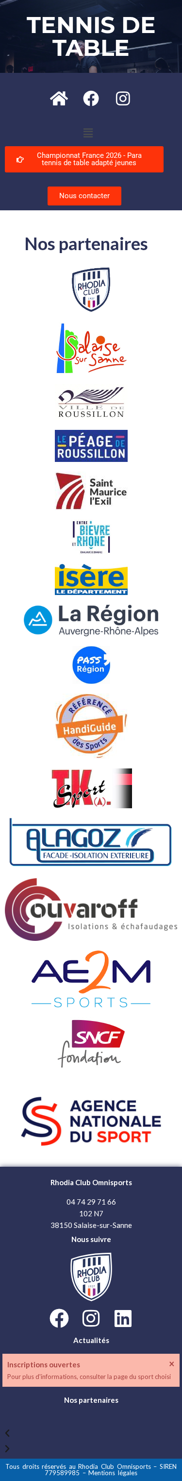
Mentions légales (112, 1473)
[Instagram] (123, 98)
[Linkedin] (123, 1318)
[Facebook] (91, 98)
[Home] (59, 98)
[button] (88, 133)
